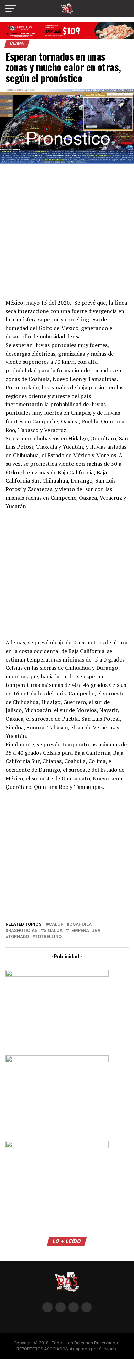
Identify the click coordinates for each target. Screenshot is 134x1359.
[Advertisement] (67, 230)
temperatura (84, 930)
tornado (18, 937)
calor (56, 924)
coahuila (80, 924)
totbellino (48, 937)
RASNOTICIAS (22, 930)
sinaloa (53, 930)
